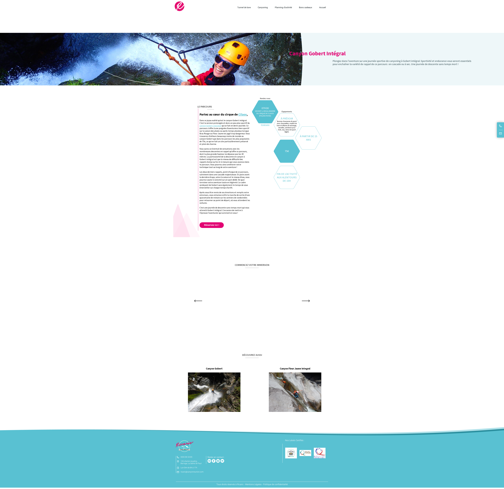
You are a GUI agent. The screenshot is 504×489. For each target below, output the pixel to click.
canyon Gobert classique (210, 125)
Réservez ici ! (211, 225)
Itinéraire (265, 124)
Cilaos (242, 114)
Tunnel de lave (244, 7)
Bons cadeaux (305, 7)
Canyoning (263, 7)
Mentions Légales (253, 484)
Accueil (322, 7)
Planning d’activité (283, 7)
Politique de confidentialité (275, 484)
